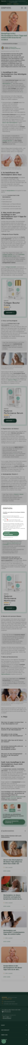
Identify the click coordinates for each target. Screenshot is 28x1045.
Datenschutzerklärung (8, 537)
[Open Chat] (3, 1041)
